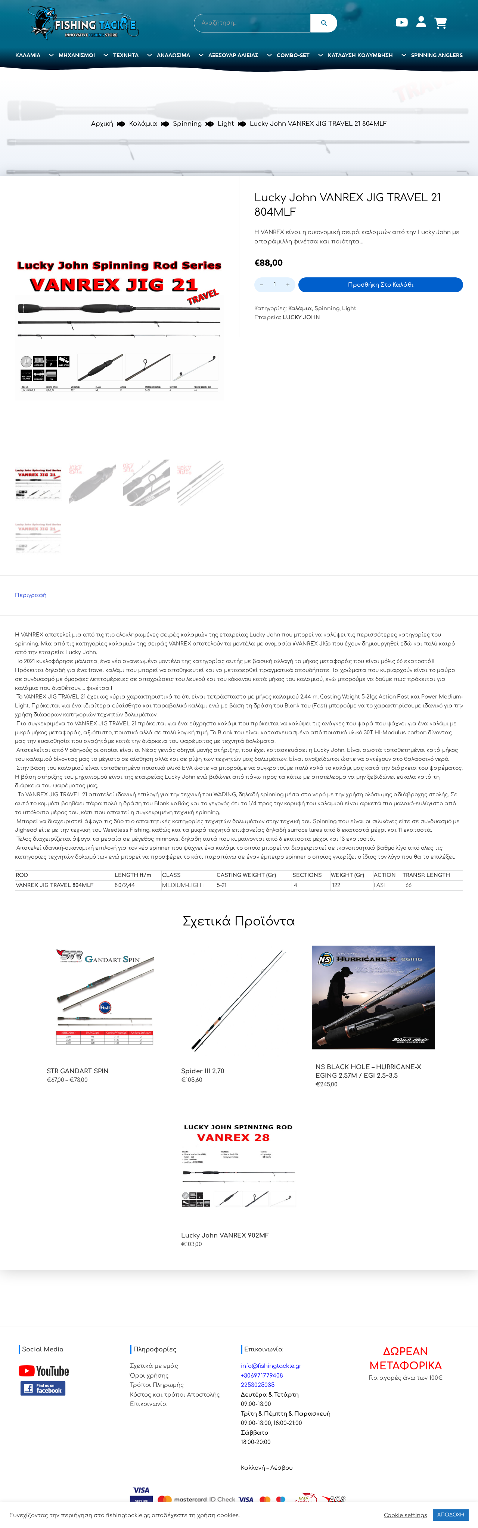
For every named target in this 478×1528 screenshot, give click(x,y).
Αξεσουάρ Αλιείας (233, 55)
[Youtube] (401, 23)
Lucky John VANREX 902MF (225, 1235)
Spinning (187, 123)
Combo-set (293, 55)
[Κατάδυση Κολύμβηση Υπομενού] (404, 55)
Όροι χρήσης (149, 1376)
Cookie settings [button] (405, 1515)
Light (226, 123)
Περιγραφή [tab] (31, 595)
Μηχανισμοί (77, 55)
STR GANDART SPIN (78, 1071)
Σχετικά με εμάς (154, 1366)
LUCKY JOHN (301, 317)
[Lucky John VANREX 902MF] (239, 1165)
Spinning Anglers (437, 55)
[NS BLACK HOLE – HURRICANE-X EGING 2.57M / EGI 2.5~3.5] (373, 997)
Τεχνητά (126, 55)
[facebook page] (43, 1388)
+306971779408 (262, 1376)
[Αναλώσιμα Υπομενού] (201, 55)
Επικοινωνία (148, 1404)
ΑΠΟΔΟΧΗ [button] (450, 1515)
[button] (213, 200)
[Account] (421, 23)
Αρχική (102, 123)
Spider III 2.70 (202, 1071)
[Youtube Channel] (44, 1370)
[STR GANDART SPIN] (104, 1001)
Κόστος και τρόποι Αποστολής (175, 1395)
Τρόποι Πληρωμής (157, 1385)
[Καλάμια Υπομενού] (51, 55)
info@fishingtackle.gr (271, 1366)
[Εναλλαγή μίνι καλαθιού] (440, 23)
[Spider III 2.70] (239, 1001)
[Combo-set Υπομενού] (321, 55)
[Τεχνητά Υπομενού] (150, 55)
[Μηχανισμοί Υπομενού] (106, 55)
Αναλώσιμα (173, 55)
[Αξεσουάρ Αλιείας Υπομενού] (269, 55)
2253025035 (257, 1385)
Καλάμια (27, 55)
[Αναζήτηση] (324, 23)
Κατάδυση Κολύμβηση (360, 55)
